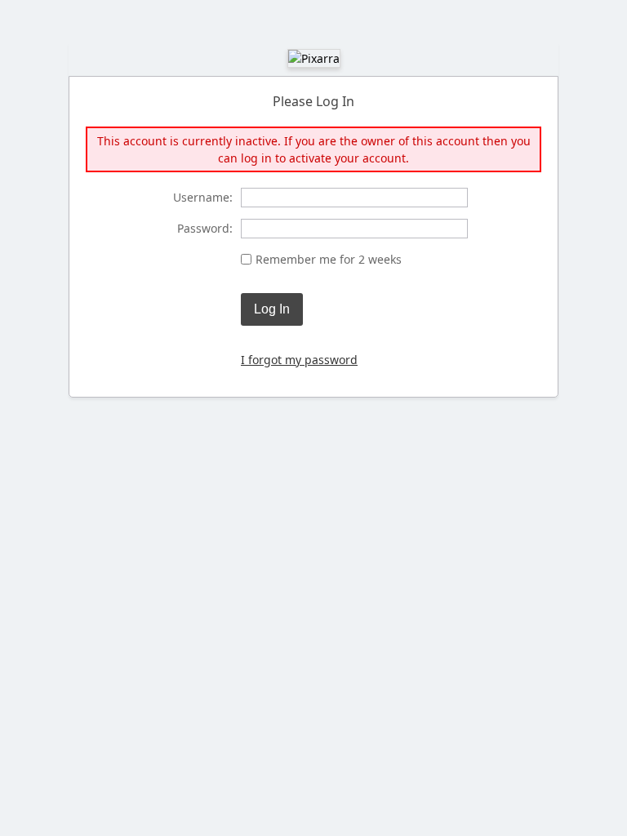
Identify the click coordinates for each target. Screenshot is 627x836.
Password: (205, 228)
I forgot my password (299, 359)
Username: (203, 197)
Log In (272, 309)
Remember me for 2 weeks (329, 259)
